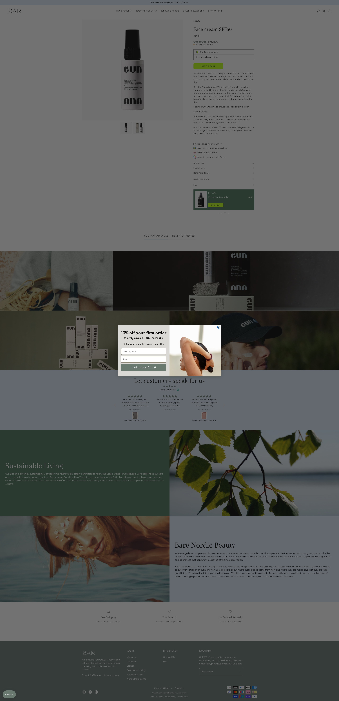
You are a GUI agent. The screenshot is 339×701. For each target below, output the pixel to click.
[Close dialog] (218, 327)
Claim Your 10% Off (143, 367)
